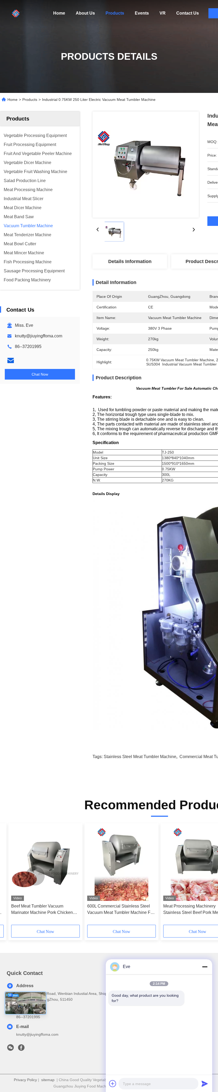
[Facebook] (21, 1049)
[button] (35, 875)
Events (142, 13)
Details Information (130, 261)
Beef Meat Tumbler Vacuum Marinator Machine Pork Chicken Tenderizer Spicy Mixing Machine (42, 910)
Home (59, 13)
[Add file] (112, 1083)
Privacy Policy (25, 1080)
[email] (10, 360)
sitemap (47, 1080)
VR (163, 13)
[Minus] (205, 967)
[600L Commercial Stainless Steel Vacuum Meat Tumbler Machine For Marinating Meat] (121, 863)
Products (115, 13)
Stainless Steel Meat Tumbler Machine (140, 756)
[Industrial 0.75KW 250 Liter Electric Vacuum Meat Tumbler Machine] (146, 164)
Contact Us (187, 13)
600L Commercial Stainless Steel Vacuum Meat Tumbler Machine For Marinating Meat (120, 910)
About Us (85, 13)
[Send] (204, 1083)
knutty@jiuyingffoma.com (38, 336)
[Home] (16, 13)
